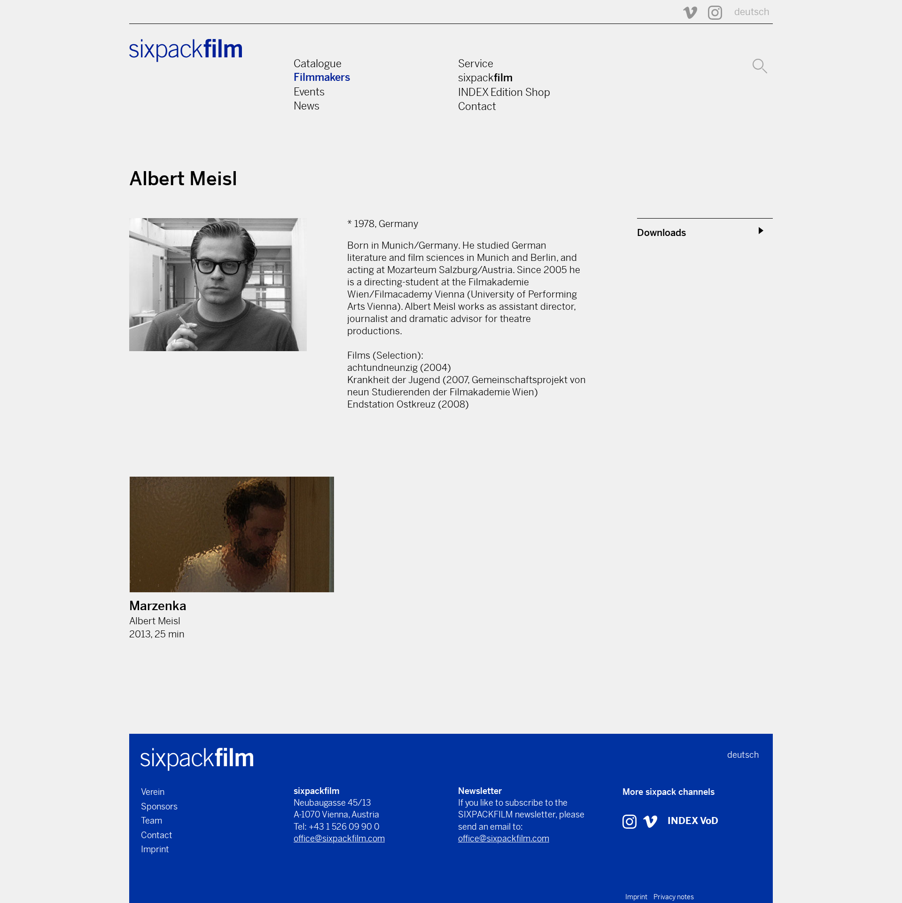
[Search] (760, 64)
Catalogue (318, 63)
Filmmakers (322, 77)
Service (475, 63)
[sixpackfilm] (196, 758)
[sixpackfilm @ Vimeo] (686, 12)
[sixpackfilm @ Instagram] (711, 12)
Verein (152, 791)
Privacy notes (673, 897)
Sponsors (159, 806)
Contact (477, 106)
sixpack (485, 77)
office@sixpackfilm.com (339, 838)
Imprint (155, 849)
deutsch (752, 12)
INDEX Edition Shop (504, 92)
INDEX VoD (693, 821)
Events (309, 91)
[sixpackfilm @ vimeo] (650, 821)
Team (151, 820)
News (306, 105)
